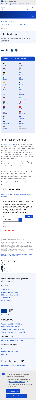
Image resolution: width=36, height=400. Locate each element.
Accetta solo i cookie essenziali (16, 396)
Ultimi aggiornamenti (11, 4)
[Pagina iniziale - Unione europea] (7, 311)
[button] (3, 263)
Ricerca (32, 9)
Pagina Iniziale (5, 21)
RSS (2, 4)
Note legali (4, 354)
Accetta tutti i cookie (13, 391)
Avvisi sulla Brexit (6, 297)
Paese (5, 217)
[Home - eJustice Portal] (13, 8)
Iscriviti (21, 4)
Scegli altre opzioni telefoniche (10, 326)
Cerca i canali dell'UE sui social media (12, 340)
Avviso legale (5, 289)
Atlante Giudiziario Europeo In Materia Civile (14, 25)
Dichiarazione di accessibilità (10, 295)
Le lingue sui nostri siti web (9, 349)
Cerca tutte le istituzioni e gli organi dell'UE (14, 365)
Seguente (29, 216)
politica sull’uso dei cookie (17, 381)
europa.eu (12, 315)
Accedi (27, 4)
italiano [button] (27, 9)
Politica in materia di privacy (9, 292)
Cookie (3, 357)
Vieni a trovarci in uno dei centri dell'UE (13, 332)
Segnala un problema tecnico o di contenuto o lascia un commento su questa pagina (17, 254)
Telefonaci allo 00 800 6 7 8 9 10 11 (11, 324)
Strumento (6, 224)
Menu (33, 16)
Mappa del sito (5, 300)
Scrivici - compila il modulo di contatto (12, 329)
